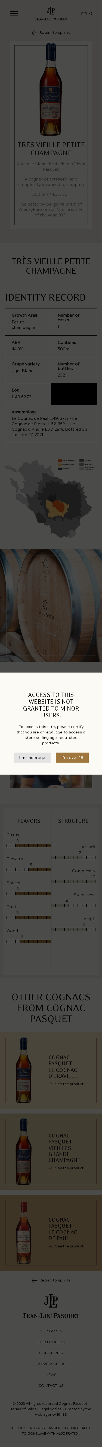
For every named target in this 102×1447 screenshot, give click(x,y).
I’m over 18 (72, 757)
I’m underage (32, 757)
